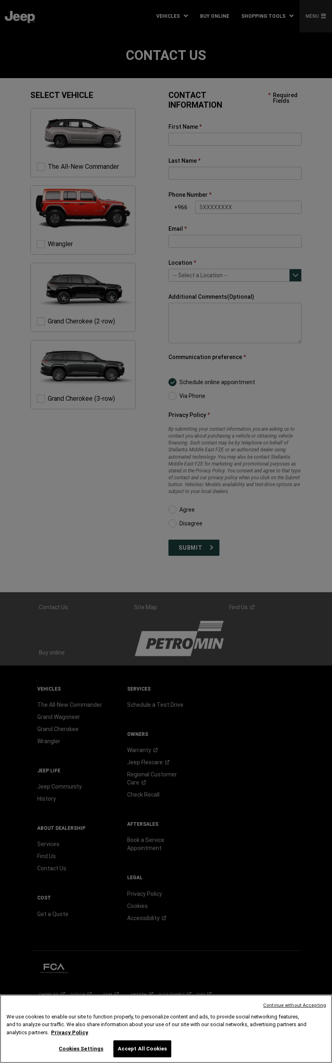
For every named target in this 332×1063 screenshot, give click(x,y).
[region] (166, 1029)
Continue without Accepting (294, 1005)
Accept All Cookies (142, 1049)
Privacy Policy (69, 1032)
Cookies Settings (81, 1049)
